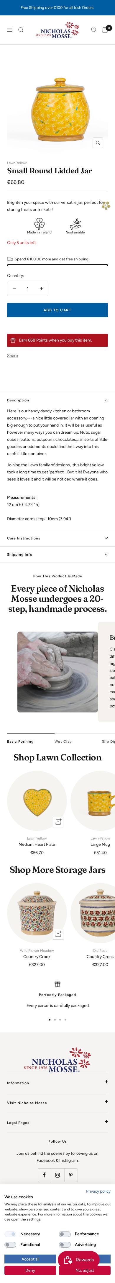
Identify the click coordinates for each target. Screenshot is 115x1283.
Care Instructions (23, 538)
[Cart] (105, 30)
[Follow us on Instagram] (57, 1175)
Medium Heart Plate (37, 841)
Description (18, 400)
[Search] (21, 30)
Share (12, 355)
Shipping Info (19, 554)
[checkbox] (10, 1234)
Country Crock (37, 954)
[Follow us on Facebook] (44, 1175)
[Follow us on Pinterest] (71, 1175)
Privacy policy (98, 1191)
